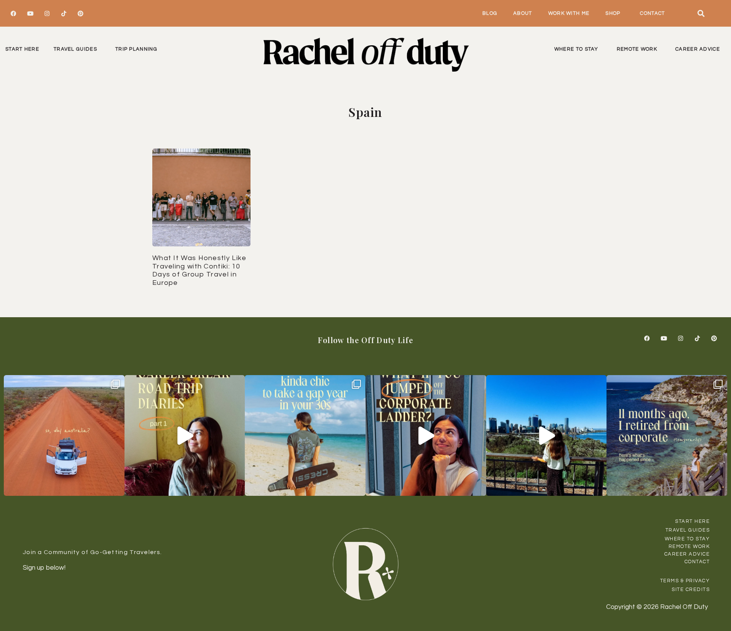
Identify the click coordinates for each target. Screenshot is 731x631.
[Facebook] (13, 13)
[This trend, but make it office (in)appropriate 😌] (305, 435)
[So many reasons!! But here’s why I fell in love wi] (64, 435)
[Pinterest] (80, 13)
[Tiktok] (63, 13)
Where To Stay (576, 49)
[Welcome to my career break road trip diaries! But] (184, 435)
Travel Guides (75, 49)
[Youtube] (30, 13)
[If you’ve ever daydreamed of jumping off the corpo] (426, 435)
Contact (652, 13)
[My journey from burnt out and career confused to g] (667, 435)
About (522, 13)
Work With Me (569, 13)
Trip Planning (136, 49)
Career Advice (697, 49)
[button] (700, 13)
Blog (489, 13)
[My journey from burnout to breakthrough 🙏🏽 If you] (546, 435)
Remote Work (637, 49)
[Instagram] (47, 13)
